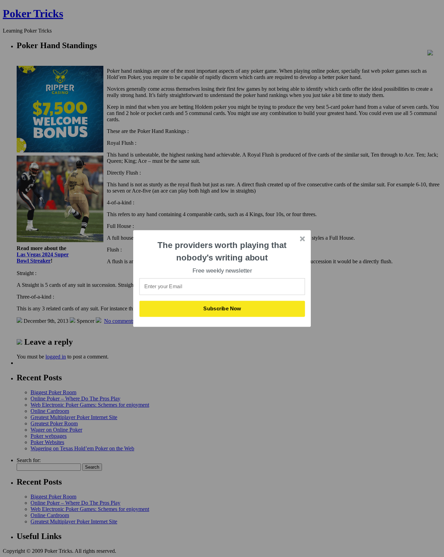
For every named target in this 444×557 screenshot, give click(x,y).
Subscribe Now (222, 308)
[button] (222, 251)
